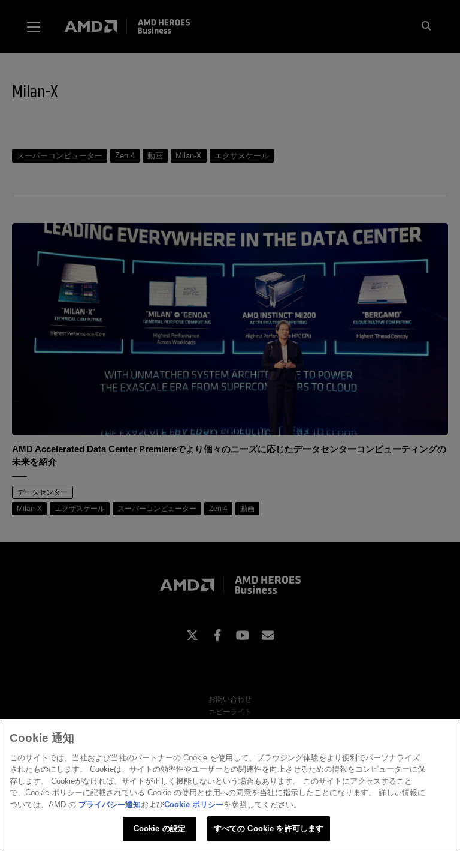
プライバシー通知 (109, 804)
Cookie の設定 (160, 828)
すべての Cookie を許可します (268, 828)
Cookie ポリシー (193, 804)
